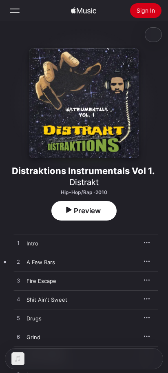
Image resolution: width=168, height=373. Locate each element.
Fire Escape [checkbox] (41, 281)
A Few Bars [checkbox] (41, 262)
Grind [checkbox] (33, 337)
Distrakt (84, 182)
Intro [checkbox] (32, 243)
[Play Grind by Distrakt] (18, 337)
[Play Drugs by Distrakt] (18, 318)
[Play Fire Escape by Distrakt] (18, 281)
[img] (83, 10)
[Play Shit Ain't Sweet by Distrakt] (18, 299)
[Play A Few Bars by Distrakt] (18, 262)
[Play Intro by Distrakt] (18, 243)
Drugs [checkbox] (34, 318)
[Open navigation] (15, 11)
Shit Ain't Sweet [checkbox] (47, 299)
